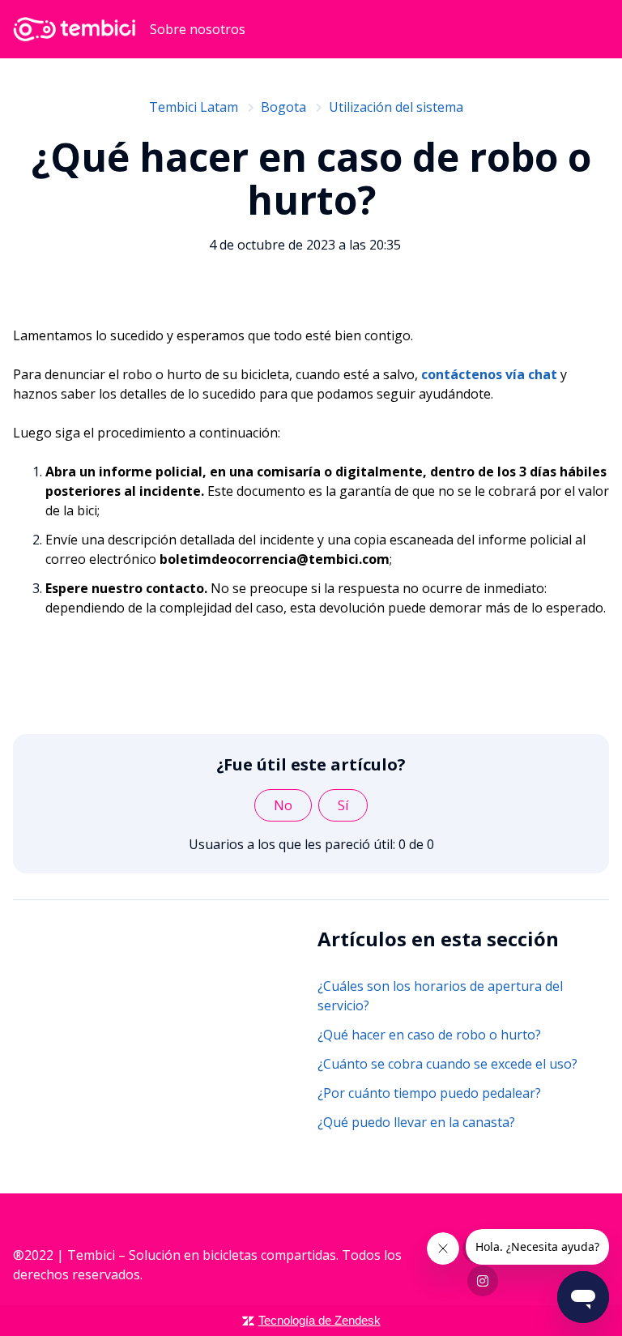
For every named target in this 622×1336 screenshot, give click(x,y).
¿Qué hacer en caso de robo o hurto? (429, 1035)
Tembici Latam (193, 107)
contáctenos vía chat (489, 374)
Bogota (283, 107)
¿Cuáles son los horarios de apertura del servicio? (440, 995)
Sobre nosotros (197, 29)
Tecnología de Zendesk (319, 1320)
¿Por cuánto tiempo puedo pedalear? (429, 1093)
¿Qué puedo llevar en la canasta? (416, 1122)
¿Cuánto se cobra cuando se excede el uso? (447, 1064)
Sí (343, 805)
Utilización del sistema (396, 107)
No (283, 805)
